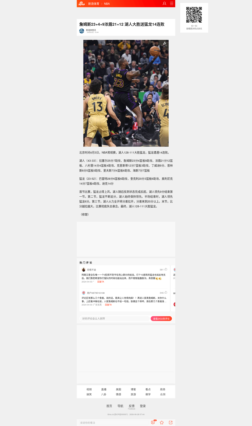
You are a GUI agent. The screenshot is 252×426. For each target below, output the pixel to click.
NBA (107, 4)
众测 (162, 394)
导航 (120, 406)
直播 (103, 389)
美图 (118, 389)
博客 (133, 389)
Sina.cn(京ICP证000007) (117, 414)
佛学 (148, 394)
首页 (109, 406)
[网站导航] (172, 4)
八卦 (103, 394)
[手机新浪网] (81, 4)
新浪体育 (93, 4)
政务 (162, 389)
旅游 (133, 394)
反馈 (132, 406)
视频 (89, 389)
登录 (143, 406)
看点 (148, 389)
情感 (118, 394)
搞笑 (89, 394)
